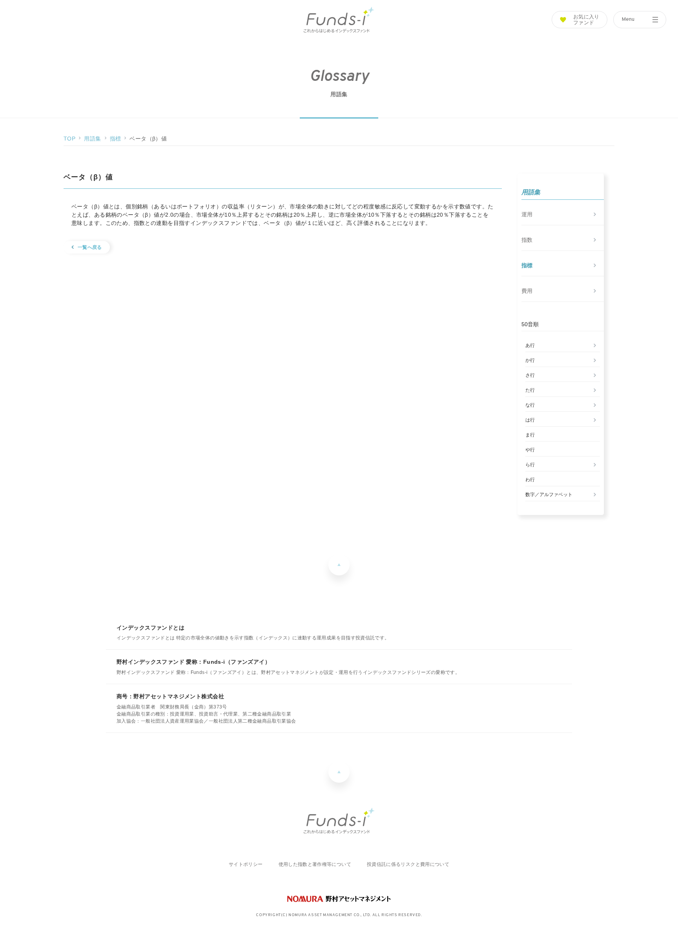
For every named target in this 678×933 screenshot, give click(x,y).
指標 (115, 138)
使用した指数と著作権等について (315, 864)
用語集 (92, 138)
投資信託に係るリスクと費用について (408, 864)
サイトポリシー (246, 864)
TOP (69, 138)
